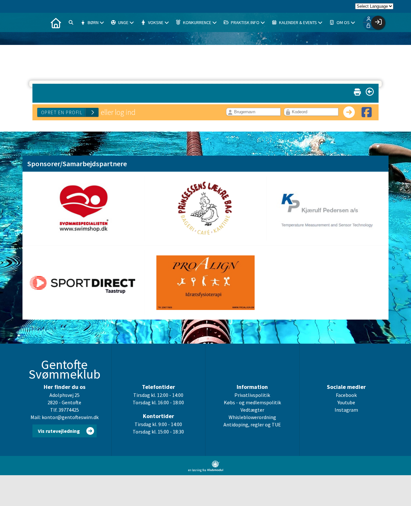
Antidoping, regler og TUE (252, 424)
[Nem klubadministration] (205, 470)
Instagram (346, 410)
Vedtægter (252, 410)
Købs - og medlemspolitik (252, 402)
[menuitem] (56, 22)
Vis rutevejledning (59, 431)
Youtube (346, 402)
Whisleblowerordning (252, 417)
